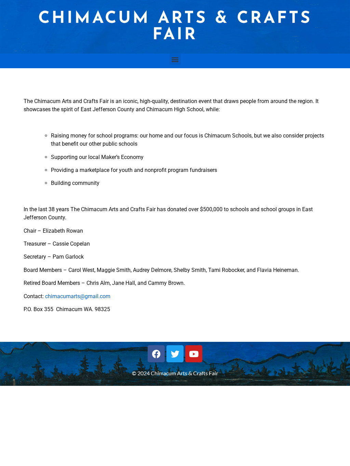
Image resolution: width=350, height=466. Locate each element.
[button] (175, 59)
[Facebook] (156, 353)
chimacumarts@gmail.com (77, 296)
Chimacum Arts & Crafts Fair (175, 27)
